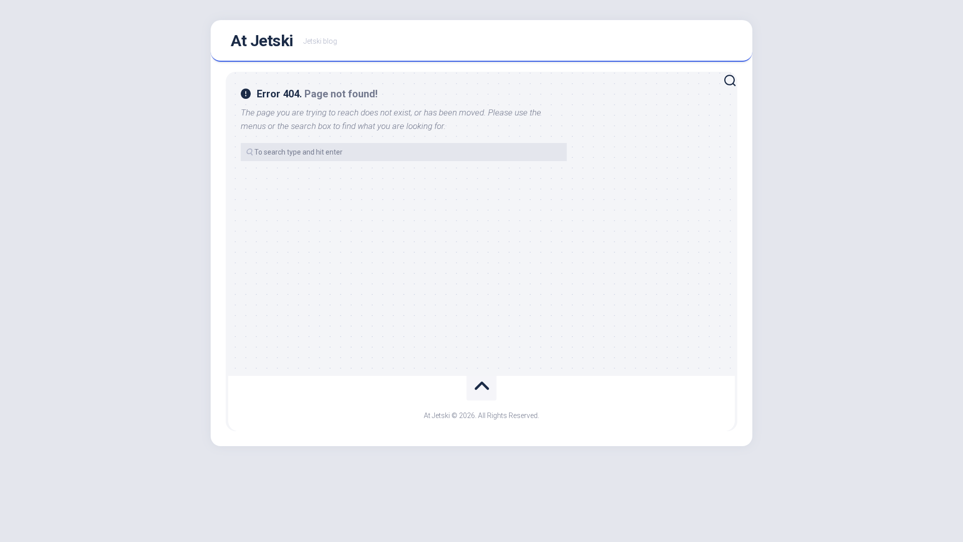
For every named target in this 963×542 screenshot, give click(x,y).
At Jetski (262, 40)
